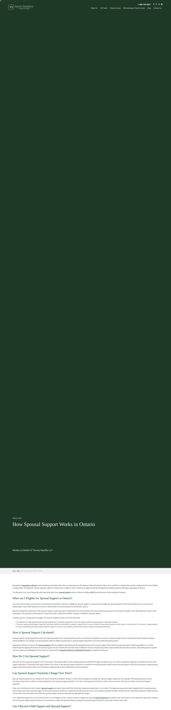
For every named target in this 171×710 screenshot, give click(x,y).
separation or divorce (29, 585)
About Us (94, 8)
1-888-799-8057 (144, 4)
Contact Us (157, 8)
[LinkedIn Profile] (161, 4)
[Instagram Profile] (159, 4)
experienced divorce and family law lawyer (75, 650)
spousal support (65, 592)
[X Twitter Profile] (156, 4)
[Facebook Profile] (153, 4)
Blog (149, 8)
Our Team (103, 8)
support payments (102, 698)
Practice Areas (115, 8)
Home (14, 571)
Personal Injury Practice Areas (134, 8)
